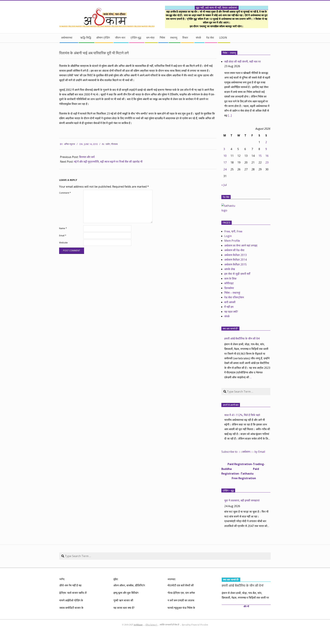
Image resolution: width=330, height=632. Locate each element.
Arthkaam (138, 624)
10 (225, 156)
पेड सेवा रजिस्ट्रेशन (234, 297)
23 (266, 162)
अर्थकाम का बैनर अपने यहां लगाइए (240, 245)
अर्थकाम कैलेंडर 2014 (235, 259)
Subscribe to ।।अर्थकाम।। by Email (243, 452)
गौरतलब (114, 144)
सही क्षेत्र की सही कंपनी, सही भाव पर (242, 61)
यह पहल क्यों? (231, 312)
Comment (65, 192)
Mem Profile (232, 241)
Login (228, 236)
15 (260, 156)
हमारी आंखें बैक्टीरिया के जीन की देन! (242, 338)
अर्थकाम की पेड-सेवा (234, 250)
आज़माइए (171, 579)
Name (63, 228)
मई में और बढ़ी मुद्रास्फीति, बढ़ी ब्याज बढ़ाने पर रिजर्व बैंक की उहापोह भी (108, 161)
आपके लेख (229, 269)
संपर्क (227, 316)
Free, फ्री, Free (233, 231)
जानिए (61, 579)
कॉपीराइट (229, 283)
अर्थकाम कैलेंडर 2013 (235, 255)
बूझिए (115, 579)
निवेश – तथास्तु (229, 53)
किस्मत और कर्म (87, 157)
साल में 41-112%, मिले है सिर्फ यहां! (242, 415)
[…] (230, 115)
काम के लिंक (230, 278)
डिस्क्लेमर (229, 288)
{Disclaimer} (151, 624)
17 (225, 162)
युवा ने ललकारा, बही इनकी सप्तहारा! (242, 500)
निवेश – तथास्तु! (232, 293)
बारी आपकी (229, 302)
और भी (246, 606)
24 (225, 169)
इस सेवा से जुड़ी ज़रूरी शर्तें (237, 274)
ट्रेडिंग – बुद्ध (228, 490)
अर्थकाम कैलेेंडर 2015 (235, 264)
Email (62, 235)
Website (63, 242)
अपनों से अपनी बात (231, 405)
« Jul (224, 185)
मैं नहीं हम (228, 307)
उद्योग (108, 144)
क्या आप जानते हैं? (230, 328)
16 (266, 156)
